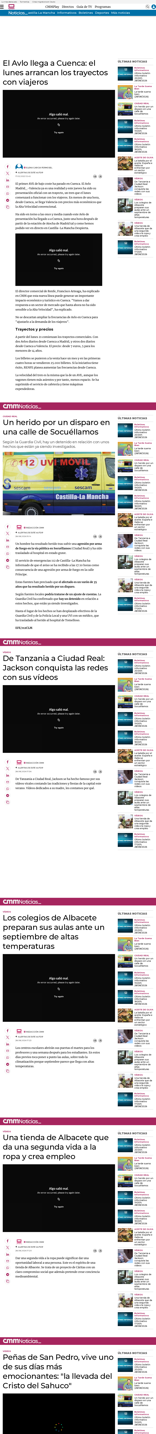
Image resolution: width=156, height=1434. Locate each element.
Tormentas (24, 2)
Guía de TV (85, 7)
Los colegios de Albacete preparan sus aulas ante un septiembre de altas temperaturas (142, 210)
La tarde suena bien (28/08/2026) (142, 94)
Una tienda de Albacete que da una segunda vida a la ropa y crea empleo (143, 231)
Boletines (86, 13)
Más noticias (120, 13)
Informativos (66, 13)
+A (95, 176)
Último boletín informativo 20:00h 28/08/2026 (142, 77)
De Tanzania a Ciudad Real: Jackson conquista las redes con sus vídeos (142, 188)
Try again (59, 132)
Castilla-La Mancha (40, 13)
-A (100, 176)
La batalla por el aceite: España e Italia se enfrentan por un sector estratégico (143, 167)
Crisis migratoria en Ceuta (43, 2)
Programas (103, 7)
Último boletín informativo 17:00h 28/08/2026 (142, 251)
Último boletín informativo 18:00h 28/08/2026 (142, 148)
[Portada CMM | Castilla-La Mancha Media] (11, 7)
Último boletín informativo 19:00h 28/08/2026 (142, 130)
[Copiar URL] (58, 125)
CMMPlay (53, 7)
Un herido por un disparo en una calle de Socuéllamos (143, 110)
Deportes (102, 13)
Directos (68, 7)
